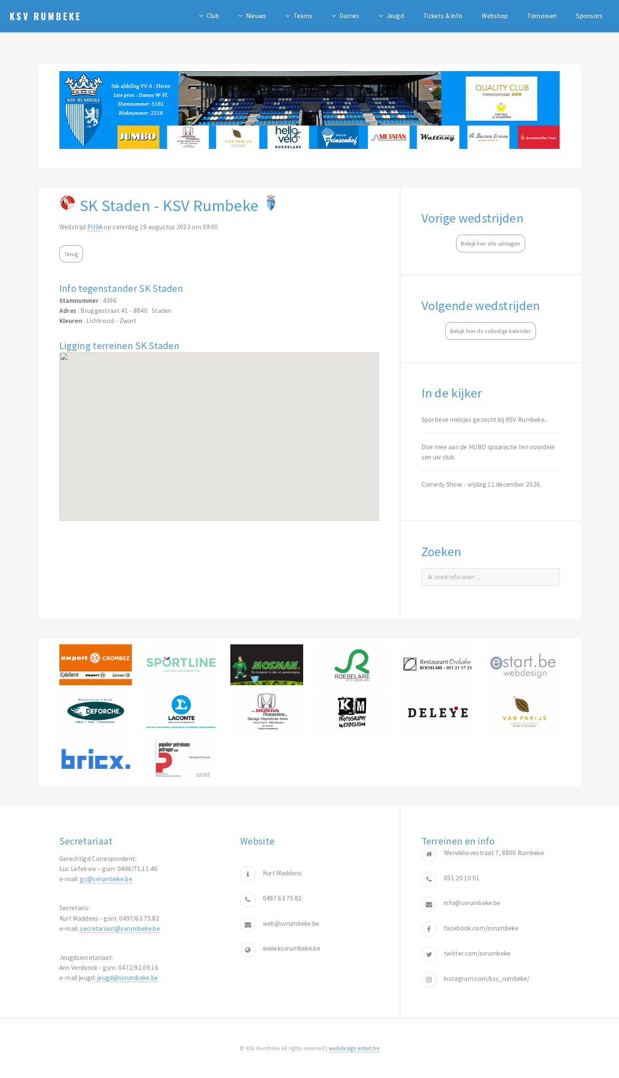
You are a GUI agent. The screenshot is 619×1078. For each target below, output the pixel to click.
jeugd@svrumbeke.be (127, 978)
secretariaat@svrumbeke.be (120, 928)
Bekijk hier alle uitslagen (490, 243)
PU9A (94, 227)
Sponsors (589, 16)
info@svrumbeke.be (472, 903)
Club (213, 16)
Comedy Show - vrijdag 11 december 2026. (482, 484)
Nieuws (256, 16)
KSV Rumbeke (46, 16)
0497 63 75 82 (282, 898)
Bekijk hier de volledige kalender (490, 331)
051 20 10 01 (462, 878)
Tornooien (542, 16)
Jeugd (395, 16)
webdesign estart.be (354, 1048)
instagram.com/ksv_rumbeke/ (486, 979)
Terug (71, 254)
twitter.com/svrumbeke (477, 953)
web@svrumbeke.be (291, 923)
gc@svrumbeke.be (106, 879)
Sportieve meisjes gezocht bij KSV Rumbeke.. (484, 420)
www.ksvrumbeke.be (291, 948)
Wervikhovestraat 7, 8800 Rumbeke (494, 853)
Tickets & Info (442, 16)
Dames (349, 16)
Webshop (495, 16)
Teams (303, 16)
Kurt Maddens (282, 873)
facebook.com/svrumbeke (481, 928)
